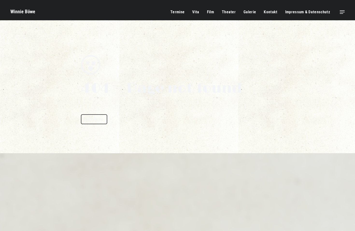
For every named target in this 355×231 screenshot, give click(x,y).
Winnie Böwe (22, 11)
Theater (229, 12)
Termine (177, 12)
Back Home (94, 119)
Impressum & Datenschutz (307, 12)
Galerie (249, 12)
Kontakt (270, 12)
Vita (195, 12)
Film (210, 12)
